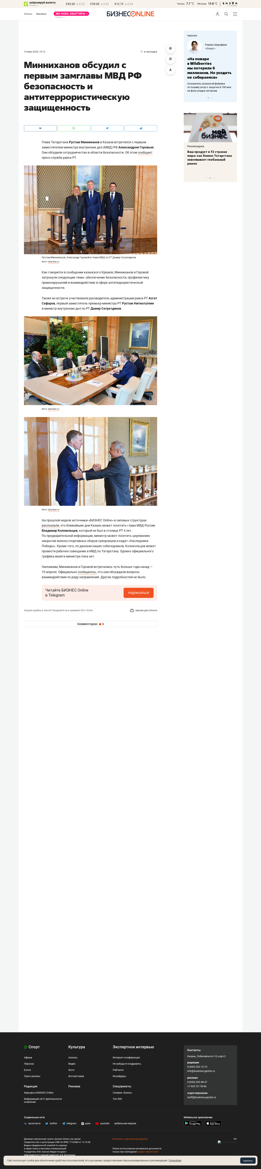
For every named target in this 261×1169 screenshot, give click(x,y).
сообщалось (87, 572)
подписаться (138, 593)
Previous (189, 98)
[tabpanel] (210, 66)
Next (233, 98)
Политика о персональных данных (130, 1139)
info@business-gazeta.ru (201, 1071)
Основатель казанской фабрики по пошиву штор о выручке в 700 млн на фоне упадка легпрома (209, 87)
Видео (71, 1063)
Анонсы (72, 1057)
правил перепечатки (147, 1152)
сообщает (145, 152)
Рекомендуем (195, 146)
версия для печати (146, 610)
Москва (201, 3)
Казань (28, 13)
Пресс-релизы (32, 1076)
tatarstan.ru (53, 261)
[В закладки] (170, 59)
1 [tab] (208, 97)
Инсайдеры (119, 1076)
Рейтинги (118, 1070)
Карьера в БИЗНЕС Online (38, 1092)
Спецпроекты (122, 1086)
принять (248, 1160)
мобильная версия (125, 1123)
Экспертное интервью (133, 1047)
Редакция (30, 1086)
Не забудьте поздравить (127, 1063)
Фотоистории (76, 1076)
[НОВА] (71, 14)
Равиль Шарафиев (216, 44)
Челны (181, 3)
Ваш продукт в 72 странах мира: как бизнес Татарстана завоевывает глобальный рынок (209, 157)
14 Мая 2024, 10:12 (34, 51)
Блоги (27, 1070)
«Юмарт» (210, 48)
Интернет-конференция (126, 1057)
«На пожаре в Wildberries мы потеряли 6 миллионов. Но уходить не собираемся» (209, 68)
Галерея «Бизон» (122, 1092)
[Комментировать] (170, 48)
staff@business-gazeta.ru (201, 1097)
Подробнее (174, 1160)
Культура (76, 1047)
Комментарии (90, 624)
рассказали (50, 525)
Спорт (34, 1047)
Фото (71, 1070)
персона (192, 35)
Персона (29, 1063)
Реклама (74, 1086)
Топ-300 (117, 1098)
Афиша (28, 1057)
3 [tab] (211, 97)
